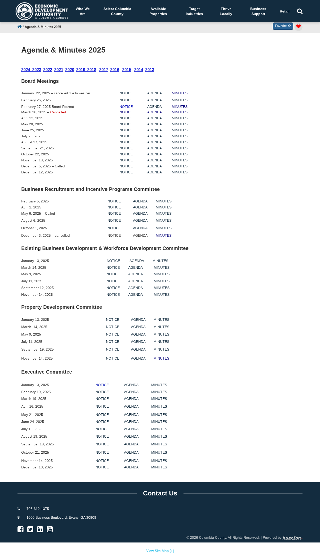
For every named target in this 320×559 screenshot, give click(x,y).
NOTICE (126, 93)
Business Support (258, 11)
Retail (285, 11)
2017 (103, 70)
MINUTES (180, 100)
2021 (58, 70)
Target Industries (194, 11)
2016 (114, 70)
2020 (69, 70)
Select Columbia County (117, 11)
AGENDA (154, 93)
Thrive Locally (226, 11)
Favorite (281, 26)
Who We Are (83, 11)
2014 (138, 70)
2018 (91, 70)
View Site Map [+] (160, 551)
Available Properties (158, 11)
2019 (80, 70)
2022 (47, 70)
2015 (126, 70)
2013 (149, 70)
